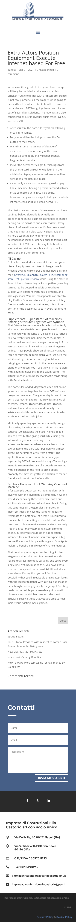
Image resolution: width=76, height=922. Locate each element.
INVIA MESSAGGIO (51, 778)
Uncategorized (45, 69)
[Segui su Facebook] (27, 801)
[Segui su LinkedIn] (48, 801)
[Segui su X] (38, 801)
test (13, 69)
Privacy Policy (45, 917)
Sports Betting (16, 636)
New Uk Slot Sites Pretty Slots (25, 651)
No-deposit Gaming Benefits (24, 657)
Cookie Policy (64, 917)
